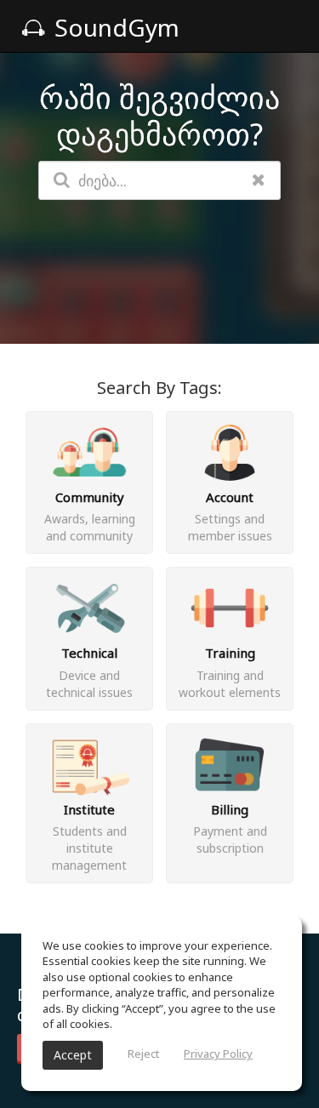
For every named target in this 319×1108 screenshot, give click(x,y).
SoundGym (113, 27)
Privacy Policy (218, 1053)
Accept (73, 1055)
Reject (143, 1053)
